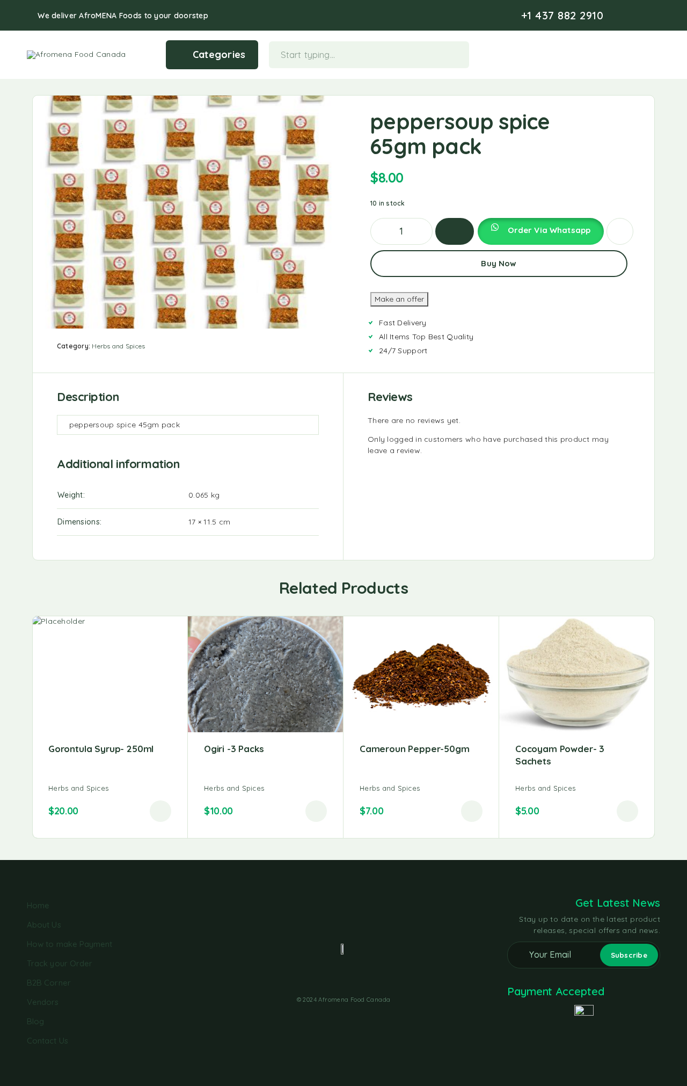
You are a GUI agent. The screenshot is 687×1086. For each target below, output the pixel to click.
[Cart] (655, 54)
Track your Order (59, 963)
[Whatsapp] (657, 15)
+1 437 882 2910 (562, 15)
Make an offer (399, 299)
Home (38, 905)
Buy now (498, 263)
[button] (540, 231)
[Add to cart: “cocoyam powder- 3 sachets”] (627, 811)
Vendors (43, 1002)
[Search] (605, 54)
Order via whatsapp (549, 230)
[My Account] (622, 54)
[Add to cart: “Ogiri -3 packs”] (316, 811)
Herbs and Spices (118, 346)
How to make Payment (69, 944)
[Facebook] (622, 15)
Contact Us (47, 1041)
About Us (44, 925)
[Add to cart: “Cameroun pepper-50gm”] (472, 811)
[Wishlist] (639, 54)
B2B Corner (49, 983)
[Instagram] (639, 15)
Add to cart (454, 231)
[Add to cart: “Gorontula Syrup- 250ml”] (160, 811)
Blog (35, 1021)
